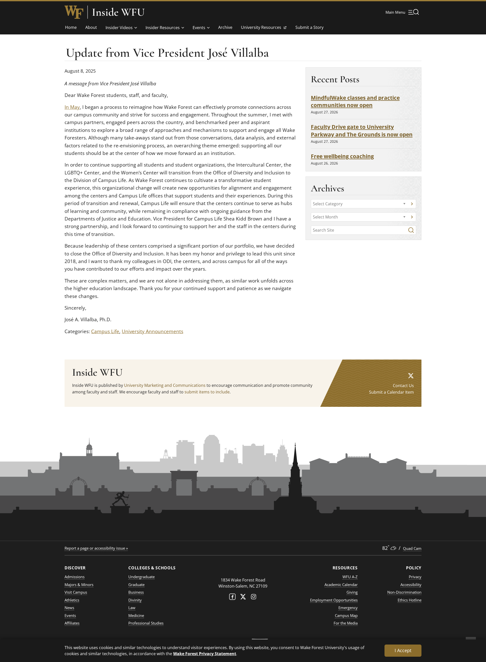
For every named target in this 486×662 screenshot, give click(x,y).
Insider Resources (163, 27)
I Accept (403, 650)
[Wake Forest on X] (243, 598)
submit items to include (207, 392)
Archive (225, 27)
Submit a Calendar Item (391, 392)
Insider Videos (119, 27)
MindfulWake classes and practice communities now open (355, 101)
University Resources (261, 29)
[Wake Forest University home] (74, 12)
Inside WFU (118, 12)
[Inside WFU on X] (411, 375)
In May (72, 107)
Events (199, 27)
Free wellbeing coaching (342, 156)
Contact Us (403, 385)
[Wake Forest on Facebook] (232, 598)
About (91, 27)
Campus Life (105, 331)
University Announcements (152, 331)
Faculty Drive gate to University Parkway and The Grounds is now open (362, 130)
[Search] (411, 230)
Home (71, 27)
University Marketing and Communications (165, 385)
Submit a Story (309, 27)
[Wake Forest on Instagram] (253, 598)
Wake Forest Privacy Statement (204, 653)
